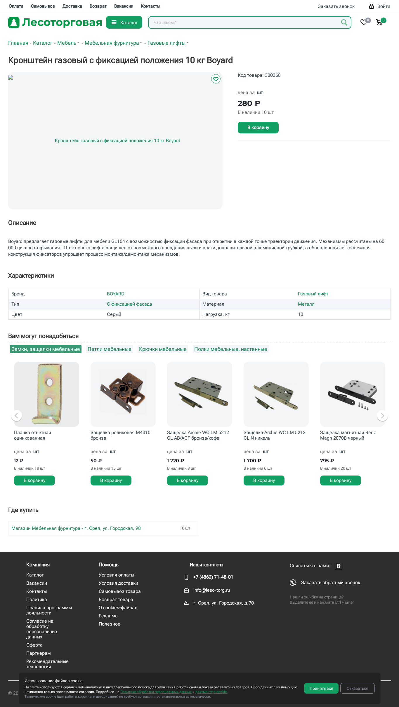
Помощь (109, 564)
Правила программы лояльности (49, 610)
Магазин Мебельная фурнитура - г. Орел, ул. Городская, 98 (76, 528)
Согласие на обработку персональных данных (42, 629)
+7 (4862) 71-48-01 (213, 577)
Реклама (108, 616)
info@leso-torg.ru (211, 590)
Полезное (109, 624)
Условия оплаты (116, 575)
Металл (306, 304)
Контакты (36, 591)
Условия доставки (118, 583)
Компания (38, 564)
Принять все (321, 688)
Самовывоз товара (120, 591)
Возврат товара (116, 599)
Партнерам (38, 653)
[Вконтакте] (338, 566)
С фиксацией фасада (129, 304)
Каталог (35, 575)
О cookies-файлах (118, 607)
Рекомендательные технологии (47, 664)
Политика (36, 599)
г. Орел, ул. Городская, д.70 (223, 603)
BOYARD (115, 294)
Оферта (34, 645)
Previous (16, 416)
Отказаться (357, 688)
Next (382, 416)
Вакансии (36, 583)
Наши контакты (206, 564)
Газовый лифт (313, 294)
